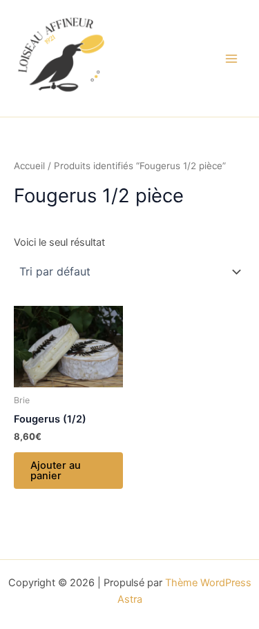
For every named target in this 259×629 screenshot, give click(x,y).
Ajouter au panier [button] (55, 470)
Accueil (29, 165)
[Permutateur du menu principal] (231, 58)
